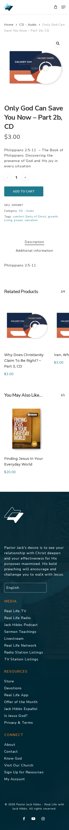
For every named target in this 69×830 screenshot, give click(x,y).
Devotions (13, 688)
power (18, 220)
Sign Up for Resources (24, 772)
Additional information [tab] (34, 250)
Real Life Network (20, 645)
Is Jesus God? (16, 715)
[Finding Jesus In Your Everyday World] (26, 428)
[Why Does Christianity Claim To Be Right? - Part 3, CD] (26, 325)
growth (53, 216)
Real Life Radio (17, 618)
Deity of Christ (35, 216)
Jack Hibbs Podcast (21, 624)
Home (9, 24)
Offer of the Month (21, 702)
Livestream (14, 638)
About (10, 744)
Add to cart (24, 191)
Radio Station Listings (23, 652)
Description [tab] (34, 242)
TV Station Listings (21, 659)
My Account (14, 779)
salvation (31, 220)
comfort (18, 216)
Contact (11, 751)
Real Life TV (15, 611)
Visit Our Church (19, 765)
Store (9, 681)
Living (8, 220)
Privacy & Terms (18, 722)
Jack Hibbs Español (21, 709)
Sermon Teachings (20, 631)
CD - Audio (28, 24)
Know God (13, 758)
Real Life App (16, 695)
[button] (63, 7)
